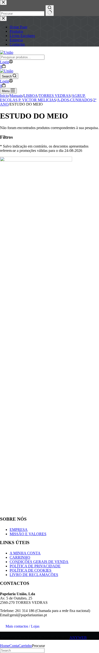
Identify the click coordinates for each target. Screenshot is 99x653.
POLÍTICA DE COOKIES (30, 570)
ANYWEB (78, 637)
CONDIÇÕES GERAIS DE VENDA (39, 562)
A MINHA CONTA (25, 553)
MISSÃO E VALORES (28, 534)
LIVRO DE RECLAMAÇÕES (34, 575)
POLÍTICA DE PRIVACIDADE (35, 566)
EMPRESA (19, 530)
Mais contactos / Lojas (22, 626)
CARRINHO (20, 557)
